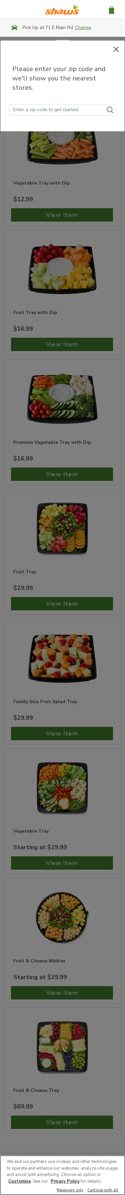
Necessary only (70, 1190)
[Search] (110, 109)
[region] (62, 1175)
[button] (111, 9)
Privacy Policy (65, 1181)
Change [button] (83, 27)
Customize (19, 1181)
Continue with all (102, 1190)
